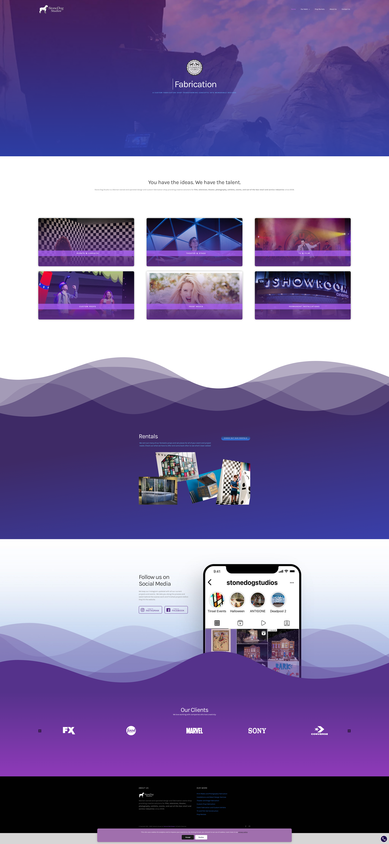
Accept (187, 837)
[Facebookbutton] (176, 607)
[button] (39, 730)
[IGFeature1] (150, 607)
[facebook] (246, 826)
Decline (201, 837)
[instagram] (249, 826)
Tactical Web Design (169, 826)
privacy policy (243, 832)
